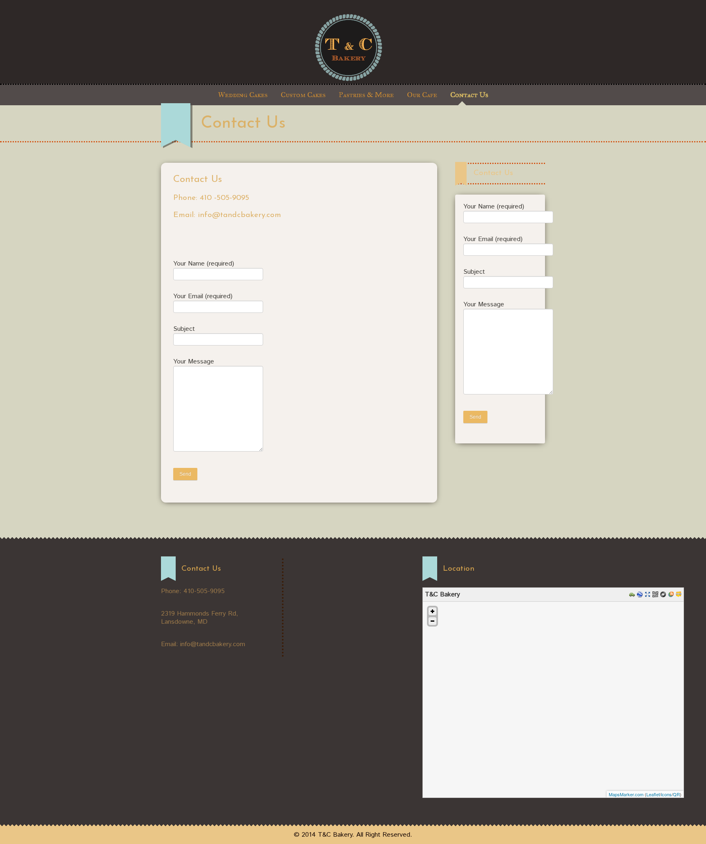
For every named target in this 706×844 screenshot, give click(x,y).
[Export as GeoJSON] (664, 594)
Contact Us (469, 94)
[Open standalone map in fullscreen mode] (648, 594)
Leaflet (653, 794)
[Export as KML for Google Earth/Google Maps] (641, 594)
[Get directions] (633, 594)
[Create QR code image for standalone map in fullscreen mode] (656, 594)
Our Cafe (422, 94)
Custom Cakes (303, 94)
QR (676, 794)
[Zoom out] (432, 621)
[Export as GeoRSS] (672, 594)
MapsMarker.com (626, 794)
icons (666, 794)
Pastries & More (366, 94)
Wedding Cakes (243, 94)
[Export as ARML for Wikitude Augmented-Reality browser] (680, 594)
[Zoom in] (432, 611)
